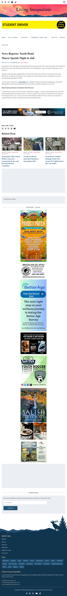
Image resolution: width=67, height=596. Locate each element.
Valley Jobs (5, 547)
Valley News (13, 37)
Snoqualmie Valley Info (57, 563)
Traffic (54, 37)
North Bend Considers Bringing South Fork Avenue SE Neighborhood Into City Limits (54, 160)
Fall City (32, 560)
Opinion (24, 37)
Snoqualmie (46, 563)
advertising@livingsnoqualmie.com (11, 584)
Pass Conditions (13, 563)
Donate (4, 542)
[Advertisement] (33, 181)
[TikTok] (12, 129)
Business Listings (6, 550)
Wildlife (21, 566)
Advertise (4, 544)
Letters (53, 560)
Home (3, 37)
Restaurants (30, 563)
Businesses (6, 560)
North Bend (24, 62)
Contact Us (5, 553)
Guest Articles (39, 560)
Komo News (22, 82)
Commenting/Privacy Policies (44, 590)
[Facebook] (6, 129)
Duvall (19, 560)
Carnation (13, 560)
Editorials (25, 560)
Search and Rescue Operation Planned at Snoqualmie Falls (31, 158)
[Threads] (3, 129)
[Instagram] (9, 129)
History (47, 560)
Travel (9, 566)
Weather (4, 539)
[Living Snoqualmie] (33, 10)
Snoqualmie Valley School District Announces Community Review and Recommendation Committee (11, 161)
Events (62, 37)
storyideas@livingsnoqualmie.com (11, 582)
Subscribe (10, 508)
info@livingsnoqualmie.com (9, 580)
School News (38, 563)
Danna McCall (16, 62)
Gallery (5, 45)
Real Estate (21, 563)
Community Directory (39, 37)
